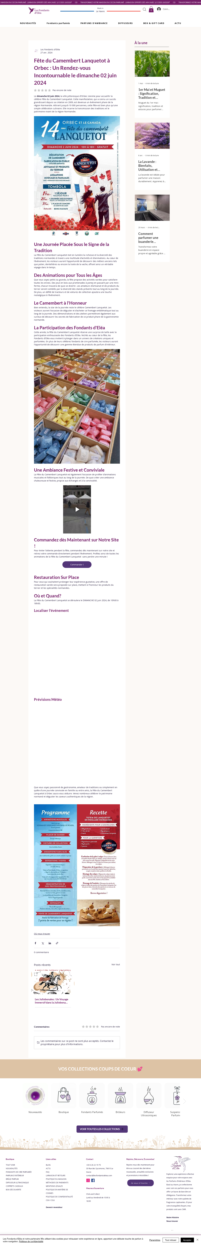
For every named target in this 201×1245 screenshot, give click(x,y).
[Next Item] (184, 1029)
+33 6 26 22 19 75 (93, 1092)
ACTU (48, 1096)
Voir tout (116, 892)
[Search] (144, 9)
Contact (89, 1086)
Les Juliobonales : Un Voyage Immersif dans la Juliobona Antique (51, 928)
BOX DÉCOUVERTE (13, 1117)
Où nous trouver (42, 861)
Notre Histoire (172, 1145)
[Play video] (77, 509)
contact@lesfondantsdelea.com (99, 1103)
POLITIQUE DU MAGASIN (56, 1106)
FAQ (47, 1099)
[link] (151, 9)
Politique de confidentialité (31, 1241)
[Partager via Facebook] (35, 870)
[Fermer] (197, 1240)
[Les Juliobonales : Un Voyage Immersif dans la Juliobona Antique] (52, 909)
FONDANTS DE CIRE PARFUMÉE (19, 1099)
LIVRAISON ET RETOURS (55, 1103)
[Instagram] (88, 1108)
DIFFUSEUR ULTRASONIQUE (17, 1110)
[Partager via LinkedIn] (49, 870)
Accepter (187, 1240)
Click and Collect (93, 1121)
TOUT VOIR (10, 1092)
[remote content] (77, 646)
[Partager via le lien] (57, 870)
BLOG (48, 1092)
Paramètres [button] (154, 1240)
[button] (58, 23)
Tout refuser (170, 1240)
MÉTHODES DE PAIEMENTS (57, 1110)
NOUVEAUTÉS (12, 1096)
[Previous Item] (16, 1029)
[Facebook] (93, 1108)
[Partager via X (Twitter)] (42, 870)
